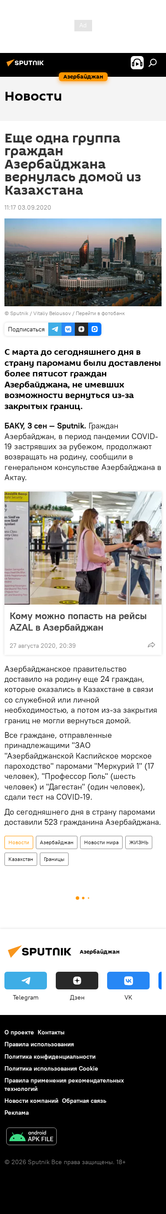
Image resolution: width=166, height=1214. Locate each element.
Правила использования (39, 1044)
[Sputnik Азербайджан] (26, 66)
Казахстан (20, 859)
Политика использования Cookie (51, 1068)
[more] (151, 645)
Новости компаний (31, 1101)
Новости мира (101, 842)
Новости (18, 842)
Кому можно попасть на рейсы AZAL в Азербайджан (78, 621)
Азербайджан (56, 842)
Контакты (51, 1032)
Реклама (16, 1112)
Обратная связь (84, 1101)
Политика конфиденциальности (50, 1056)
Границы (54, 859)
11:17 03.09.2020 (27, 207)
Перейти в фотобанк (100, 313)
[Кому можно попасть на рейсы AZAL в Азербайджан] (83, 548)
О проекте (19, 1032)
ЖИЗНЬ (138, 842)
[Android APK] (31, 1137)
